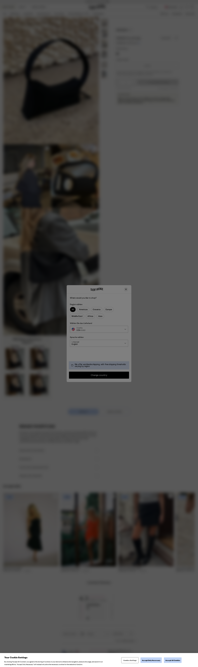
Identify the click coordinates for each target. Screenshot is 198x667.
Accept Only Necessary (151, 660)
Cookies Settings (130, 660)
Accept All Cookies (172, 660)
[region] (99, 660)
